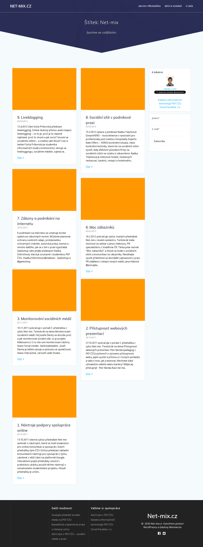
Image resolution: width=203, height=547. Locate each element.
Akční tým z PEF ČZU (102, 515)
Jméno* (155, 118)
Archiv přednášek (150, 6)
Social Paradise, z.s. (170, 107)
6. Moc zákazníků (100, 227)
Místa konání (173, 6)
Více (19, 157)
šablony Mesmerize (170, 527)
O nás (189, 6)
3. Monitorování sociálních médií (44, 318)
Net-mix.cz (20, 6)
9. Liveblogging (30, 117)
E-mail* (155, 128)
